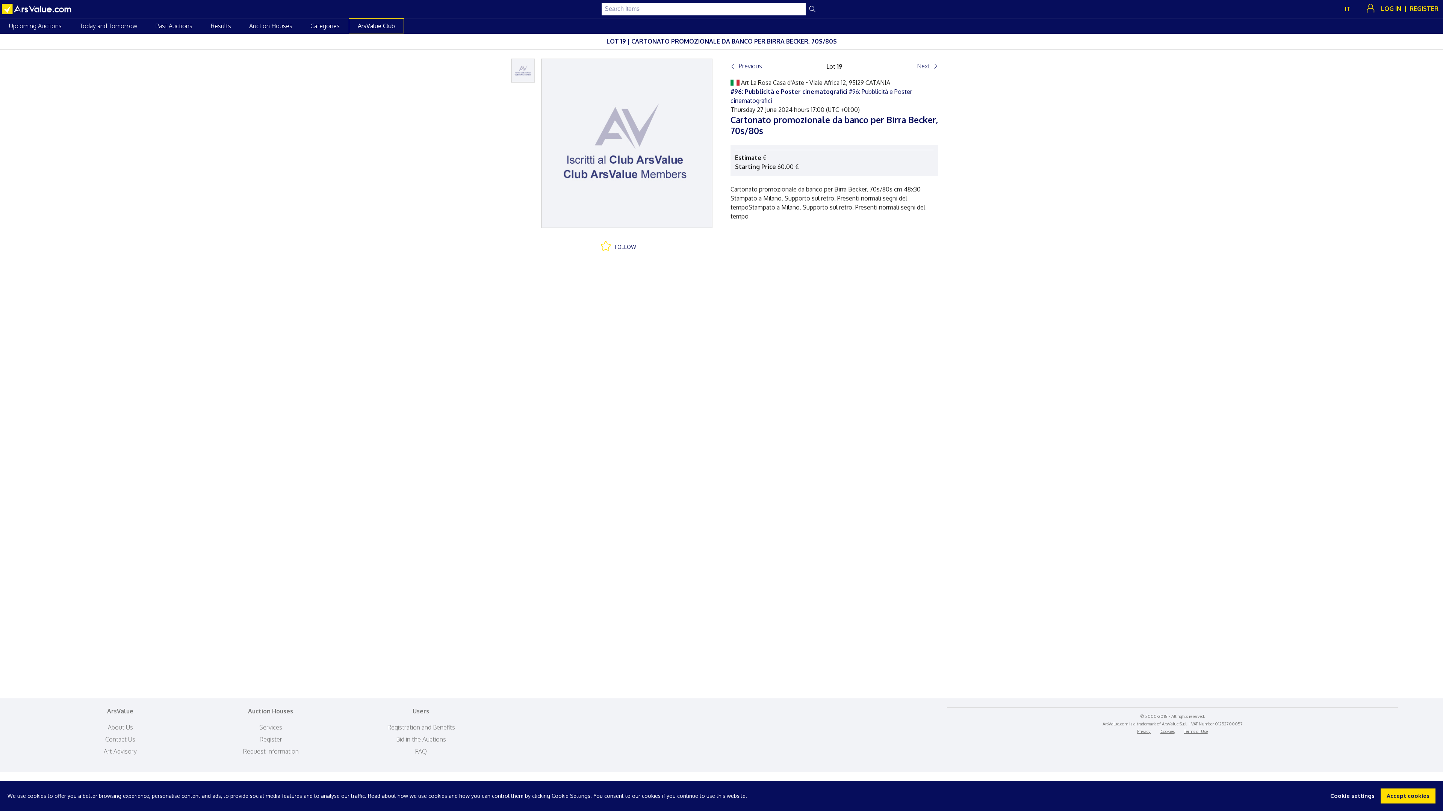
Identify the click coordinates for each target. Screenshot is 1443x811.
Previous (750, 66)
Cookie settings (1352, 795)
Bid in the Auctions (421, 739)
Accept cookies (1408, 795)
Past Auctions (173, 26)
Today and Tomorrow (108, 26)
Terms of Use (1196, 731)
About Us (120, 727)
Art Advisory (120, 751)
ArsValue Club (376, 26)
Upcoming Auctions (35, 26)
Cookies (1167, 731)
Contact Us (120, 739)
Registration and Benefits (421, 727)
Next (923, 66)
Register (270, 739)
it (1348, 9)
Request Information (271, 751)
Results (220, 26)
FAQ (421, 751)
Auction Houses (270, 26)
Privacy (1144, 731)
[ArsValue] (37, 9)
